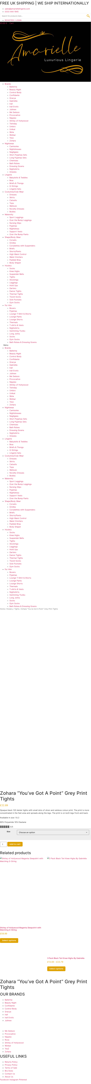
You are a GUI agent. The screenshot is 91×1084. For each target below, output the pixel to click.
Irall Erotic (14, 106)
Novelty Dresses (16, 209)
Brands (8, 84)
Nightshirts (14, 169)
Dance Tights (15, 291)
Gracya (12, 98)
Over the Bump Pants (18, 234)
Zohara (12, 140)
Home (2, 609)
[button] (45, 345)
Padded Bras (15, 260)
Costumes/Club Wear (14, 192)
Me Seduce (14, 112)
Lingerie (8, 175)
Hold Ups (13, 285)
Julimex (12, 109)
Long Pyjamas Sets (18, 157)
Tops (11, 203)
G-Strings (13, 186)
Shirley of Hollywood (18, 121)
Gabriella (13, 101)
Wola (11, 132)
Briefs (12, 248)
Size (8, 831)
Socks (12, 268)
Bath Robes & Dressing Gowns (23, 342)
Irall (11, 104)
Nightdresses (15, 149)
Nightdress (14, 228)
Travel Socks (15, 297)
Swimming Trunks (17, 331)
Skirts (12, 197)
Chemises (13, 160)
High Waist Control (17, 254)
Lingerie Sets (15, 189)
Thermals (13, 322)
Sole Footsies (15, 299)
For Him (8, 305)
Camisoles (14, 146)
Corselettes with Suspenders (22, 246)
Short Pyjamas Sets (18, 155)
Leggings (13, 282)
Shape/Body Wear (13, 237)
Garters (12, 288)
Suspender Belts (16, 274)
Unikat (12, 129)
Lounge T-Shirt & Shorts (20, 314)
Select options (9, 940)
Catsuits (13, 200)
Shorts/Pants (15, 251)
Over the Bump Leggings (20, 220)
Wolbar (12, 135)
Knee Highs (14, 271)
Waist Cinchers (16, 257)
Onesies (12, 172)
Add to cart (14, 844)
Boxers (12, 308)
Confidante (14, 95)
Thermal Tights (16, 294)
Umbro (12, 126)
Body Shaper (15, 263)
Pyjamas (13, 226)
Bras (11, 180)
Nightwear (9, 143)
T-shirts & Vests (16, 325)
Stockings (13, 280)
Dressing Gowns (16, 166)
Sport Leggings (16, 217)
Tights (12, 277)
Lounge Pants (15, 316)
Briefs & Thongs (16, 183)
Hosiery (8, 265)
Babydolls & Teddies (18, 177)
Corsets (12, 240)
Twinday (13, 123)
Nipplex (12, 118)
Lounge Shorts (16, 319)
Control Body (15, 92)
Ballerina (13, 87)
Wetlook (13, 206)
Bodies (12, 211)
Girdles (12, 243)
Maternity (9, 214)
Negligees (13, 152)
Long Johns (14, 334)
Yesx (11, 138)
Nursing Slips (15, 223)
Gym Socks (14, 302)
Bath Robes (14, 163)
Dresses (13, 194)
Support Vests (15, 231)
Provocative (14, 115)
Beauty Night (15, 89)
